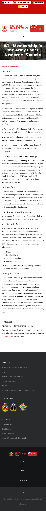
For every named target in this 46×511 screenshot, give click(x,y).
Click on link (7, 336)
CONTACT (23, 480)
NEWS (23, 471)
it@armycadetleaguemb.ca (17, 438)
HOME (23, 461)
